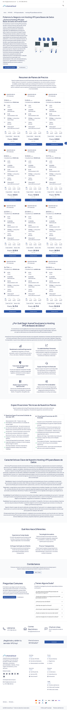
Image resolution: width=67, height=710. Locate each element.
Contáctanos (22, 67)
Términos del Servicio (54, 685)
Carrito (50, 663)
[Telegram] (4, 676)
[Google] (9, 674)
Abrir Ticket (38, 572)
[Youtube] (17, 674)
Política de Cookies (53, 689)
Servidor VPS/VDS (35, 659)
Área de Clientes (53, 659)
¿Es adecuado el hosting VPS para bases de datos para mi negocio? (47, 592)
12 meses (18, 133)
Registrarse (52, 661)
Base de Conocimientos (9, 597)
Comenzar (54, 642)
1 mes (6, 133)
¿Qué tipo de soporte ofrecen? (44, 605)
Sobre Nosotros (53, 674)
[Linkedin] (12, 674)
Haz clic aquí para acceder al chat (56, 630)
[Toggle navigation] (63, 1)
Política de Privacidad (54, 687)
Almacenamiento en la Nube (37, 663)
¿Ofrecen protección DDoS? (43, 601)
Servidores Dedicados (36, 661)
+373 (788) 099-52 (23, 1)
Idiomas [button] (5, 702)
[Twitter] (6, 674)
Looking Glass (16, 118)
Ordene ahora (12, 144)
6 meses (14, 133)
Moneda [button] (11, 702)
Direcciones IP (34, 676)
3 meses (9, 133)
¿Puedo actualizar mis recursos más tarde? (47, 613)
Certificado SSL (34, 672)
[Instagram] (15, 674)
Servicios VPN (34, 674)
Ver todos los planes (10, 67)
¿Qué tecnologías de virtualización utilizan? (47, 617)
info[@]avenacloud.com (10, 1)
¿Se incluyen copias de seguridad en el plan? (47, 609)
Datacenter (52, 676)
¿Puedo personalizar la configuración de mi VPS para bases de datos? (48, 597)
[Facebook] (4, 674)
